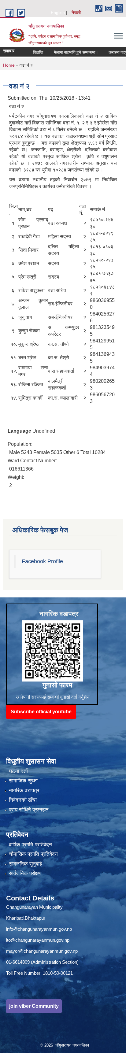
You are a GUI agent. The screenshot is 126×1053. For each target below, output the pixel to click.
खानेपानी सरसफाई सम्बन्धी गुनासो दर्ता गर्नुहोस (53, 697)
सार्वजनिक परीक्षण (25, 873)
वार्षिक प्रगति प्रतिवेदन (30, 845)
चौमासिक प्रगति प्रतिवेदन (33, 854)
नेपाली (76, 12)
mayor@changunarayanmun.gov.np (42, 951)
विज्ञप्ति (30, 52)
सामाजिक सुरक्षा (23, 781)
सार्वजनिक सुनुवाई (25, 864)
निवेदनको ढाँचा (23, 800)
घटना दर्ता (18, 771)
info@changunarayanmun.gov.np (39, 929)
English (58, 12)
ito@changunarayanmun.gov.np (37, 940)
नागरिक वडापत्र (24, 790)
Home (9, 65)
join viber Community (34, 1006)
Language (19, 431)
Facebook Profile (42, 561)
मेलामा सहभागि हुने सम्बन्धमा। (68, 52)
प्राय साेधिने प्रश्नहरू (28, 810)
